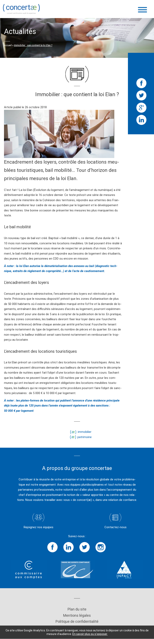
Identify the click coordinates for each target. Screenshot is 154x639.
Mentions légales (77, 615)
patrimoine (84, 437)
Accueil (8, 45)
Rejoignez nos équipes (38, 527)
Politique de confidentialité (77, 621)
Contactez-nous (115, 527)
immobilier (84, 432)
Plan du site (77, 609)
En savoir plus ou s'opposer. (90, 634)
